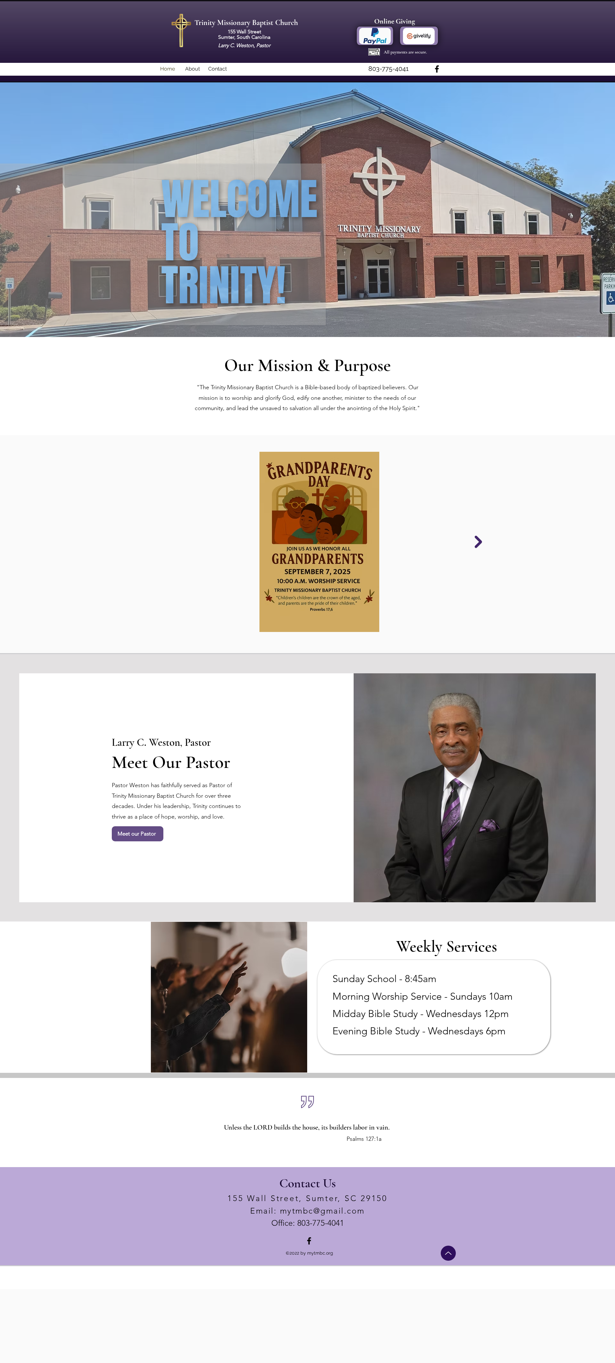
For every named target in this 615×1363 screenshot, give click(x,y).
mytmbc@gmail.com (322, 1211)
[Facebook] (437, 69)
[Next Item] (478, 542)
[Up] (448, 1253)
